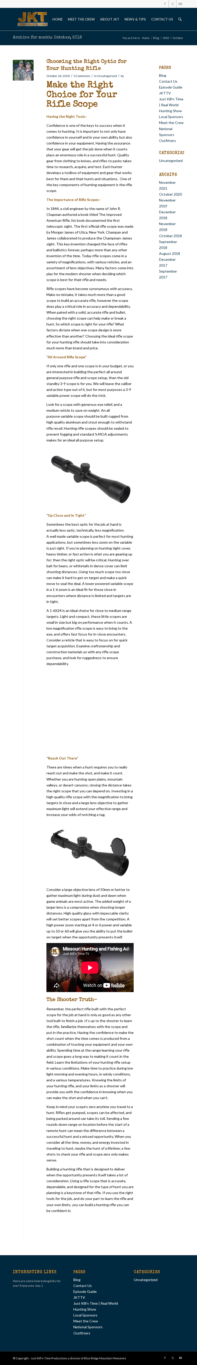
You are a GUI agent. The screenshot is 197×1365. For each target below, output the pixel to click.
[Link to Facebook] (165, 4)
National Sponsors (88, 1327)
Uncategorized (107, 76)
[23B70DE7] (23, 70)
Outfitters (167, 140)
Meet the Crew (171, 122)
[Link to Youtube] (180, 4)
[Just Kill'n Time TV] (33, 19)
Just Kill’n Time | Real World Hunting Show (171, 105)
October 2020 (170, 194)
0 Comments (82, 76)
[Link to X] (172, 4)
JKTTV (165, 93)
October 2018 (170, 236)
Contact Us (168, 81)
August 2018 (169, 253)
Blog (162, 75)
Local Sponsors (171, 116)
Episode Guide (170, 87)
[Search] (180, 19)
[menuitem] (57, 19)
